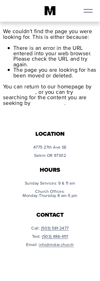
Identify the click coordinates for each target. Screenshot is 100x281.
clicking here (19, 92)
